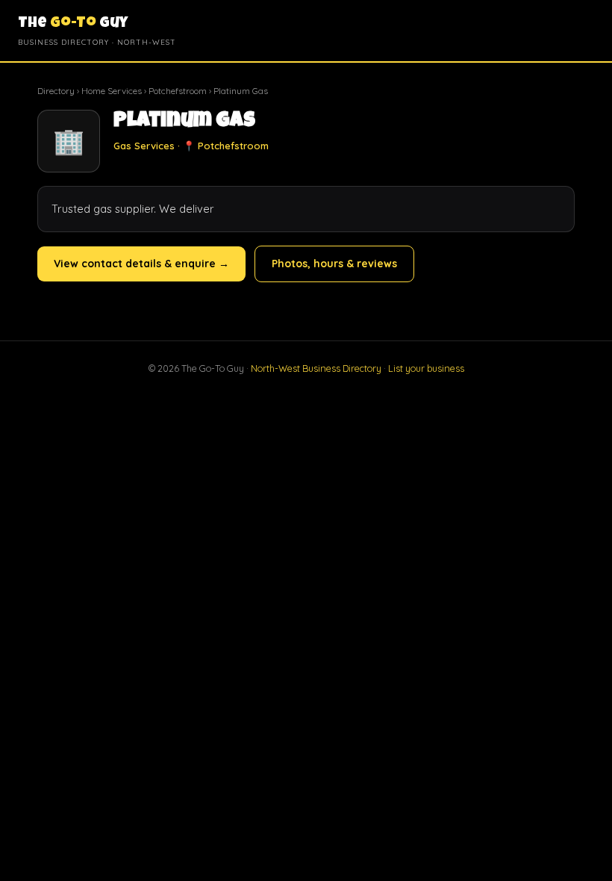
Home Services (111, 90)
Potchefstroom (178, 90)
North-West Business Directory (316, 368)
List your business (426, 368)
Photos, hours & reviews (334, 263)
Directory (56, 90)
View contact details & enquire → (141, 263)
